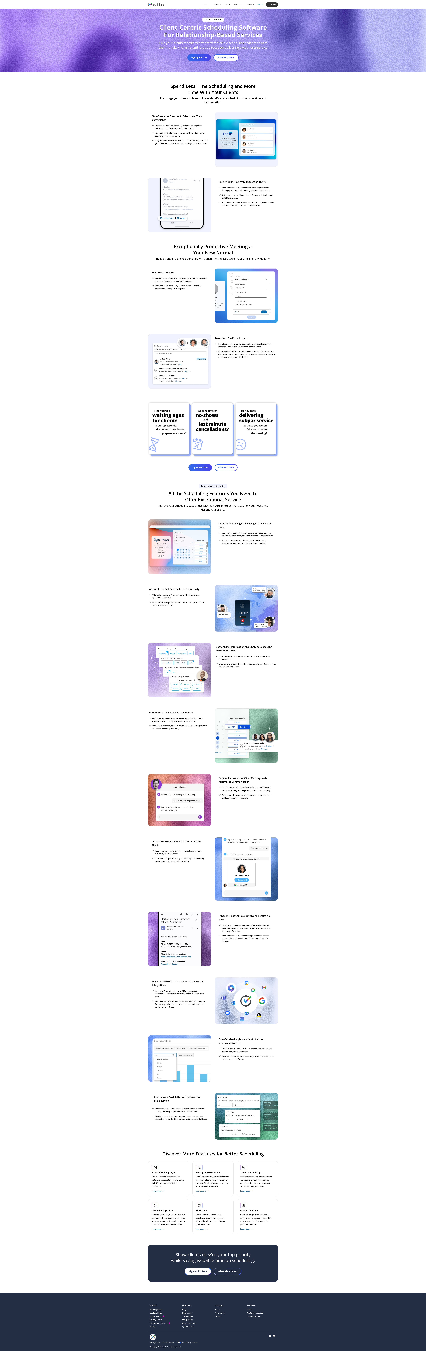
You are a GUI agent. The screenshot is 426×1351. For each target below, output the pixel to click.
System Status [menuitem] (188, 1326)
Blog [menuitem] (184, 1309)
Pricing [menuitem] (153, 1326)
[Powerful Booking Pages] (168, 1178)
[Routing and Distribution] (213, 1178)
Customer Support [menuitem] (255, 1313)
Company (250, 4)
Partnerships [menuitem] (220, 1313)
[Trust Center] (213, 1216)
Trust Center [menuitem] (187, 1316)
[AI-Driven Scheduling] (257, 1178)
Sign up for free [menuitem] (253, 1316)
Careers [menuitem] (218, 1316)
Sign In (260, 4)
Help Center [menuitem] (187, 1313)
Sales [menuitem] (249, 1309)
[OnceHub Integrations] (168, 1216)
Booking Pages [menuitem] (156, 1309)
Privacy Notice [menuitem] (155, 1343)
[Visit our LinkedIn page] (269, 1336)
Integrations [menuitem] (187, 1320)
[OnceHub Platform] (257, 1216)
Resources (238, 4)
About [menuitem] (217, 1309)
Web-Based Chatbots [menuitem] (158, 1323)
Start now (272, 4)
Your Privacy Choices (189, 1343)
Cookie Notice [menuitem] (168, 1343)
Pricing (227, 4)
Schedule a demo (227, 1271)
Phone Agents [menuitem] (156, 1316)
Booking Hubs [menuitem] (156, 1313)
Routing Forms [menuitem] (156, 1320)
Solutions (217, 4)
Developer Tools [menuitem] (189, 1323)
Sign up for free (199, 57)
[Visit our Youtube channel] (274, 1336)
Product (206, 4)
